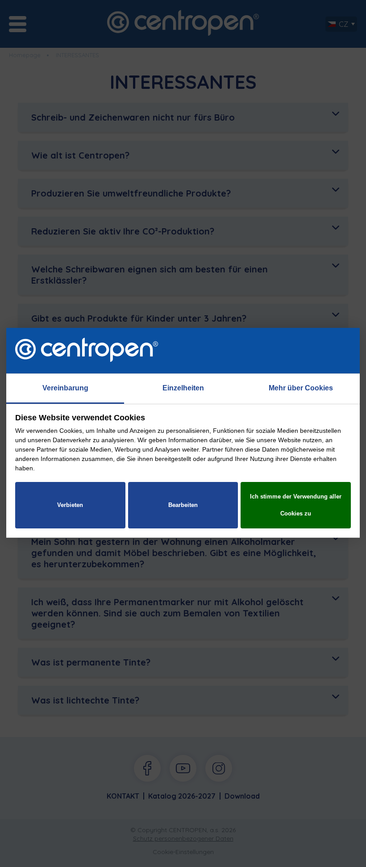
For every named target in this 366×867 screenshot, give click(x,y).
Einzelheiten (183, 388)
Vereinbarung (65, 388)
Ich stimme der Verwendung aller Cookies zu (295, 505)
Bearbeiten (183, 505)
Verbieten (70, 505)
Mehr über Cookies (301, 388)
